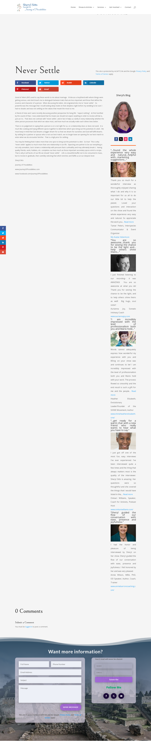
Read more (129, 222)
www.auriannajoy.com (120, 316)
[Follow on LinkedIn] (130, 139)
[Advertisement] (59, 195)
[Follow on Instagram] (126, 139)
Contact (128, 7)
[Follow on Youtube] (121, 696)
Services (100, 7)
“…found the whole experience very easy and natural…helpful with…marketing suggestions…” (123, 155)
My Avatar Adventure (120, 237)
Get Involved (114, 7)
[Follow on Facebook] (116, 139)
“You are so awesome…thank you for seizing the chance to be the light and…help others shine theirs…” (123, 245)
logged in (28, 627)
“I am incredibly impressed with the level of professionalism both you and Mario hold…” (123, 324)
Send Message (139, 64)
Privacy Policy (141, 71)
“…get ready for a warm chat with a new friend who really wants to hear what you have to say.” (123, 425)
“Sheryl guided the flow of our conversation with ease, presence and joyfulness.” (123, 517)
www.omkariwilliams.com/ (122, 509)
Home (73, 7)
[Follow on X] (121, 139)
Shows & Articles (85, 7)
